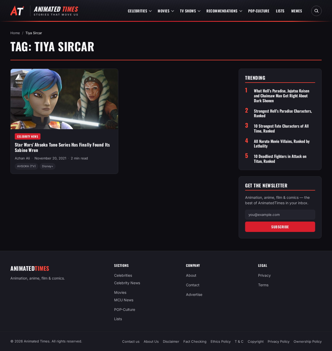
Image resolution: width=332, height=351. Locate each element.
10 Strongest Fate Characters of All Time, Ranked (281, 128)
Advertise (194, 294)
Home (15, 33)
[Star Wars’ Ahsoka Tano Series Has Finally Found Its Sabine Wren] (64, 99)
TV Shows (188, 10)
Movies (163, 10)
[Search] (316, 11)
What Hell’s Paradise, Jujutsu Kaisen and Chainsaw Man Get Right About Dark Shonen (281, 95)
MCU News (123, 300)
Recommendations (222, 10)
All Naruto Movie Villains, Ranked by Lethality (282, 144)
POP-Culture (258, 10)
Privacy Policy (278, 341)
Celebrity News (27, 136)
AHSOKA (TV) (26, 166)
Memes (296, 10)
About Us (151, 341)
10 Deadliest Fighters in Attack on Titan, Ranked (280, 159)
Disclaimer (171, 341)
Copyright (256, 341)
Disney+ (47, 166)
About (191, 275)
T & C (239, 341)
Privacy (264, 275)
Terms (263, 285)
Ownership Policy (308, 341)
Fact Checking (194, 341)
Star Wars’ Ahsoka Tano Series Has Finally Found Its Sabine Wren (62, 147)
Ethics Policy (221, 341)
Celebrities (137, 10)
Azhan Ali (22, 158)
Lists (280, 10)
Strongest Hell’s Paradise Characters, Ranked (283, 113)
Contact (192, 285)
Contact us (131, 341)
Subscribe (280, 226)
